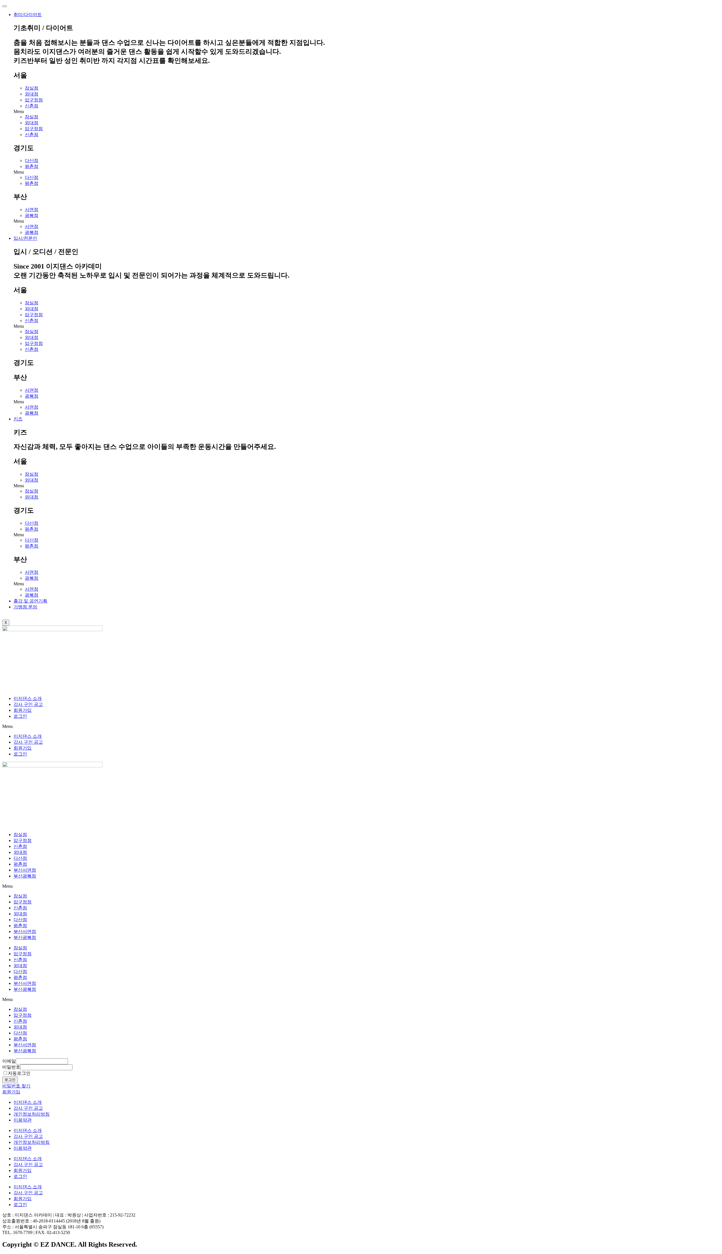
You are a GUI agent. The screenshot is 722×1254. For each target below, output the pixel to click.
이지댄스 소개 (28, 698)
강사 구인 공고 (28, 704)
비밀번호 (11, 1067)
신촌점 (31, 105)
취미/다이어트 (28, 14)
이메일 (9, 1061)
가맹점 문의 (25, 606)
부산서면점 (25, 870)
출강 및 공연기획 (30, 601)
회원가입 (23, 710)
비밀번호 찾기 (16, 1086)
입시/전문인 (25, 238)
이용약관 (23, 1120)
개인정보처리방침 (32, 1114)
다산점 (31, 160)
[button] (367, 111)
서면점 (31, 209)
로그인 (20, 716)
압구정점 (34, 100)
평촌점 (31, 166)
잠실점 (31, 88)
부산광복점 (25, 876)
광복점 (31, 215)
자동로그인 (19, 1073)
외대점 (31, 94)
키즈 (18, 418)
